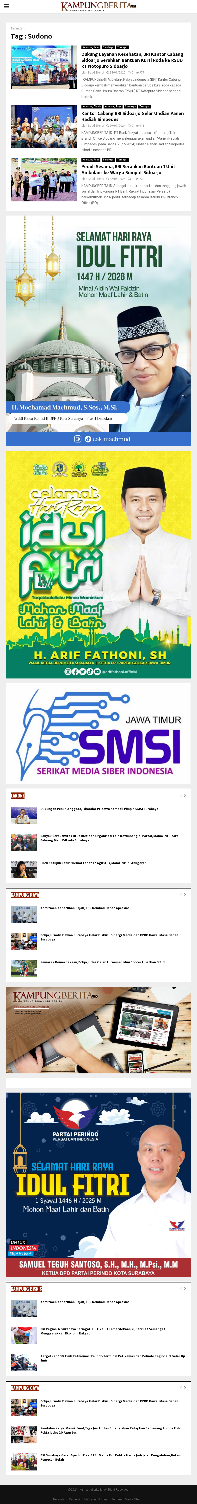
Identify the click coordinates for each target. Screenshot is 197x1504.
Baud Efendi (96, 72)
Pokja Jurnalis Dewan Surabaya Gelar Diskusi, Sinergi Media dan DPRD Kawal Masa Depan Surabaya (109, 937)
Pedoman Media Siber (125, 1499)
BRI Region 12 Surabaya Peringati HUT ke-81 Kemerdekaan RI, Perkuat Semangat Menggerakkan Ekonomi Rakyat (102, 1331)
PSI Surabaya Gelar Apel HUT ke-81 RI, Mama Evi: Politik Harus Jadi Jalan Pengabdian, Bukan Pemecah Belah (110, 1457)
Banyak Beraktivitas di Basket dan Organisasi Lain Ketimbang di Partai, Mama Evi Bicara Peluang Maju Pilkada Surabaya (109, 838)
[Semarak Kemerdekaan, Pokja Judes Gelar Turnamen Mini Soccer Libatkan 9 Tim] (24, 968)
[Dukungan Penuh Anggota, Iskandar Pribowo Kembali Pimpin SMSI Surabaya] (24, 815)
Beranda (58, 1499)
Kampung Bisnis (92, 106)
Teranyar (122, 47)
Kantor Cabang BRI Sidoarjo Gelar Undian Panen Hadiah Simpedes (132, 116)
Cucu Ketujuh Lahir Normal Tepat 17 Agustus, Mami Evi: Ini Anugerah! (94, 863)
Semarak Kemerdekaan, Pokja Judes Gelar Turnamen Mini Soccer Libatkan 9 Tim (102, 962)
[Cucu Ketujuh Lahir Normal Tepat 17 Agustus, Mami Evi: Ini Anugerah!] (24, 869)
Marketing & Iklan (95, 1499)
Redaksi (74, 1499)
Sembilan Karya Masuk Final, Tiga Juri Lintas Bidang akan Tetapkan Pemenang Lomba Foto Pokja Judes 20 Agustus (110, 1430)
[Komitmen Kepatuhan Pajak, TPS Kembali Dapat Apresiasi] (24, 914)
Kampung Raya (91, 47)
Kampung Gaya (25, 1388)
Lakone (18, 795)
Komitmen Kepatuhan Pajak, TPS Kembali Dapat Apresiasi (85, 908)
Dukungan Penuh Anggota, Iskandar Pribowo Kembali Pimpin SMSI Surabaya (99, 809)
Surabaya (108, 47)
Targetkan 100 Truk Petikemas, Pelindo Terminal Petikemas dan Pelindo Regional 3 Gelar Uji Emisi (112, 1358)
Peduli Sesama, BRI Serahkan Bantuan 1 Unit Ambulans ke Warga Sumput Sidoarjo (128, 170)
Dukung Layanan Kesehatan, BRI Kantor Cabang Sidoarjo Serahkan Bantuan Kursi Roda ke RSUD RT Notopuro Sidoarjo (132, 60)
